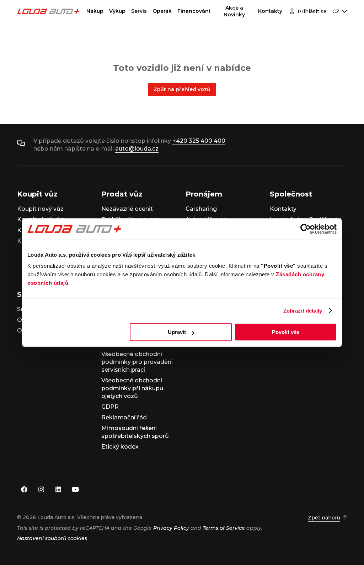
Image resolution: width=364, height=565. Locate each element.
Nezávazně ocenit (127, 208)
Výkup (117, 11)
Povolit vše (285, 332)
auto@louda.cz (137, 148)
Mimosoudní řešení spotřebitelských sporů (135, 432)
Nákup (94, 11)
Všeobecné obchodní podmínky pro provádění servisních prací (137, 362)
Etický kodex (120, 446)
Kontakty (270, 11)
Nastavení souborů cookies (52, 538)
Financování (193, 11)
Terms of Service (224, 528)
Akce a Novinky (234, 11)
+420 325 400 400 (198, 140)
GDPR (110, 406)
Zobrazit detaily (302, 311)
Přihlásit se (312, 11)
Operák (162, 11)
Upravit (177, 332)
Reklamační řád (124, 417)
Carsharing (201, 208)
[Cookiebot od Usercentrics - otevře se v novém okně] (305, 229)
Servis (139, 11)
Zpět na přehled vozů (182, 89)
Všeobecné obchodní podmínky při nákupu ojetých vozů (132, 388)
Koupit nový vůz (40, 208)
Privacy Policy (171, 528)
